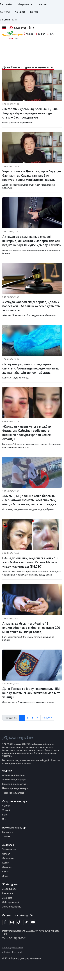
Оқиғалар (7, 867)
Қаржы (43, 4)
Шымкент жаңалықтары (14, 784)
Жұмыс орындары (11, 906)
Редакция (7, 893)
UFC (4, 819)
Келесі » (47, 717)
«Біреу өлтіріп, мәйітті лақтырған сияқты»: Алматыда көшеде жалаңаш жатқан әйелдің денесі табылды (30, 368)
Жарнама (7, 898)
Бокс (4, 814)
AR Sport (20, 12)
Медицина (7, 832)
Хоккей (6, 810)
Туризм (6, 836)
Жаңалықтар (25, 4)
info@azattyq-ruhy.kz (13, 952)
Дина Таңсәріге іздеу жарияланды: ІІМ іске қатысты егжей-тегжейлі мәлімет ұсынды (31, 693)
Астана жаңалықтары (13, 775)
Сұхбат (6, 871)
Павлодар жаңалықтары (15, 788)
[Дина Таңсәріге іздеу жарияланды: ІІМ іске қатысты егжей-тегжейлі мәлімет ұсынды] (32, 665)
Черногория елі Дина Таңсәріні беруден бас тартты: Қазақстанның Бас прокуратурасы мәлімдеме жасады (31, 175)
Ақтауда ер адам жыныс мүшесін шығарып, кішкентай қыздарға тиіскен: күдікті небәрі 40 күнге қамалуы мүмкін (31, 241)
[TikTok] (19, 922)
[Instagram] (12, 922)
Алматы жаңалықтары (14, 779)
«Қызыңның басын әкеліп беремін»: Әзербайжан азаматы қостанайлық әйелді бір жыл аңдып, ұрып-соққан (29, 500)
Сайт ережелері (10, 902)
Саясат (6, 854)
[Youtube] (33, 922)
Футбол (6, 805)
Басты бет (6, 4)
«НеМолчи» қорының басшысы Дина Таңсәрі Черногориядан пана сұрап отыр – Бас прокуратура (30, 113)
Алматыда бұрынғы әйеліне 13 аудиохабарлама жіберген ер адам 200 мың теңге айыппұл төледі (31, 628)
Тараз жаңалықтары (13, 793)
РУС (17, 38)
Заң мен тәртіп (8, 19)
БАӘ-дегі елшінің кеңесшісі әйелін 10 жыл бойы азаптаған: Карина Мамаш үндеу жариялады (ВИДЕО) (29, 562)
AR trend (5, 12)
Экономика (8, 858)
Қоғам (34, 12)
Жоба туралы (9, 889)
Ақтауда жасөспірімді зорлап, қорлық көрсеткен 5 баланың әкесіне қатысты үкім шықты (31, 306)
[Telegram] (26, 922)
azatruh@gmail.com (12, 947)
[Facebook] (5, 922)
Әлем (5, 876)
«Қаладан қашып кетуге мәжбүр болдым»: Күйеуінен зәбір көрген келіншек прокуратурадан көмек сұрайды (26, 433)
